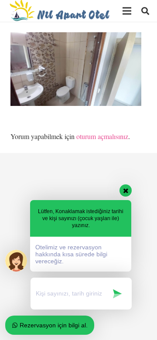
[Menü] (127, 11)
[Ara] (145, 11)
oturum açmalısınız (102, 136)
